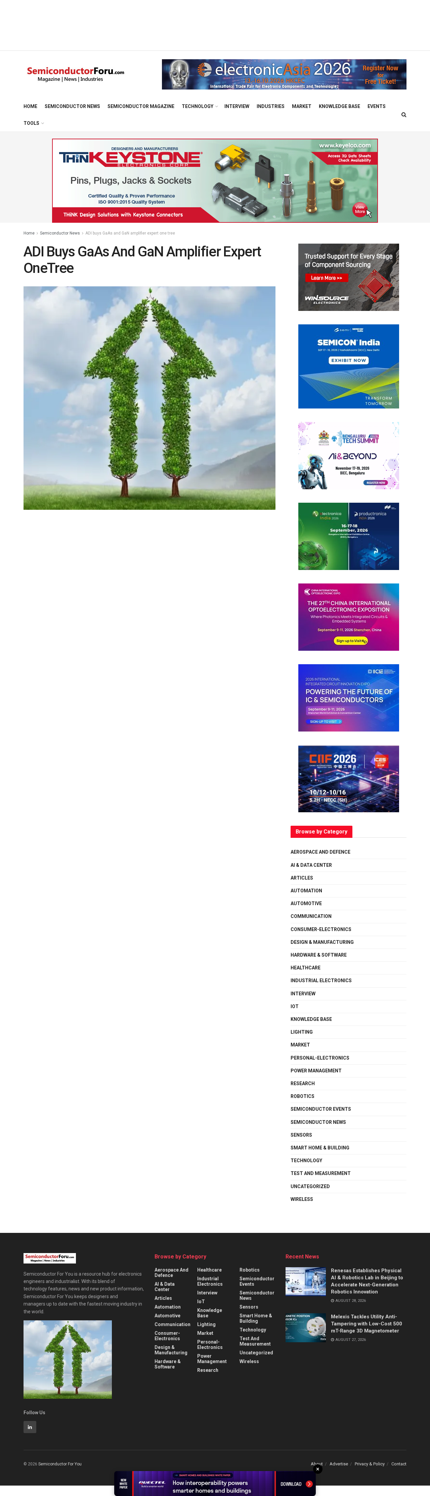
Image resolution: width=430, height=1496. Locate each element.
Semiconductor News (72, 106)
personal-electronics (320, 1058)
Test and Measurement (321, 1173)
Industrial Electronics (321, 980)
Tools (31, 123)
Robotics (302, 1096)
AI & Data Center (311, 865)
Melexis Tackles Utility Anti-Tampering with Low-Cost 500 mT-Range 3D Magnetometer (366, 1324)
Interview (236, 106)
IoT (295, 1006)
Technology (197, 106)
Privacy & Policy (370, 1463)
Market (301, 106)
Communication (311, 916)
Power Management (316, 1070)
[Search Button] (403, 114)
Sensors (301, 1135)
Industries (271, 106)
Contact (398, 1463)
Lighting (302, 1032)
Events (377, 106)
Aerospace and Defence (320, 852)
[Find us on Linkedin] (30, 1427)
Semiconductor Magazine (141, 106)
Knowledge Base (339, 106)
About (317, 1463)
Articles (302, 878)
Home (30, 106)
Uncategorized (310, 1186)
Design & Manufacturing (322, 942)
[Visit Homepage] (76, 74)
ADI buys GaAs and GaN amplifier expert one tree (130, 233)
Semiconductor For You (60, 1464)
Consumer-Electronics (321, 929)
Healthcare (305, 967)
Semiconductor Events (321, 1109)
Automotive (306, 903)
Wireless (302, 1199)
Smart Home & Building (320, 1147)
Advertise (339, 1463)
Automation (306, 890)
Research (303, 1083)
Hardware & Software (319, 955)
